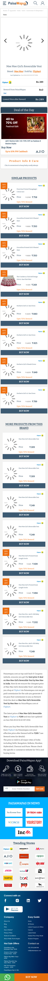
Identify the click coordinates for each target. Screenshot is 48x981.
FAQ (5, 927)
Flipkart (37, 71)
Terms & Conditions (10, 935)
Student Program (33, 938)
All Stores (31, 924)
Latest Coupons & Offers (35, 927)
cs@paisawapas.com (34, 950)
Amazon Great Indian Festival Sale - (10, 952)
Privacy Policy (8, 933)
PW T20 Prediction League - (9, 966)
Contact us (33, 943)
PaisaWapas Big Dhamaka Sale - (10, 948)
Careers (30, 930)
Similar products (24, 178)
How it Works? (8, 930)
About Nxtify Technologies (12, 938)
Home (30, 921)
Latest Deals (32, 933)
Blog (5, 924)
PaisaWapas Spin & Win (11, 970)
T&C (5, 93)
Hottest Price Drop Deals (35, 935)
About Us (7, 921)
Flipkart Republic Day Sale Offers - (10, 961)
